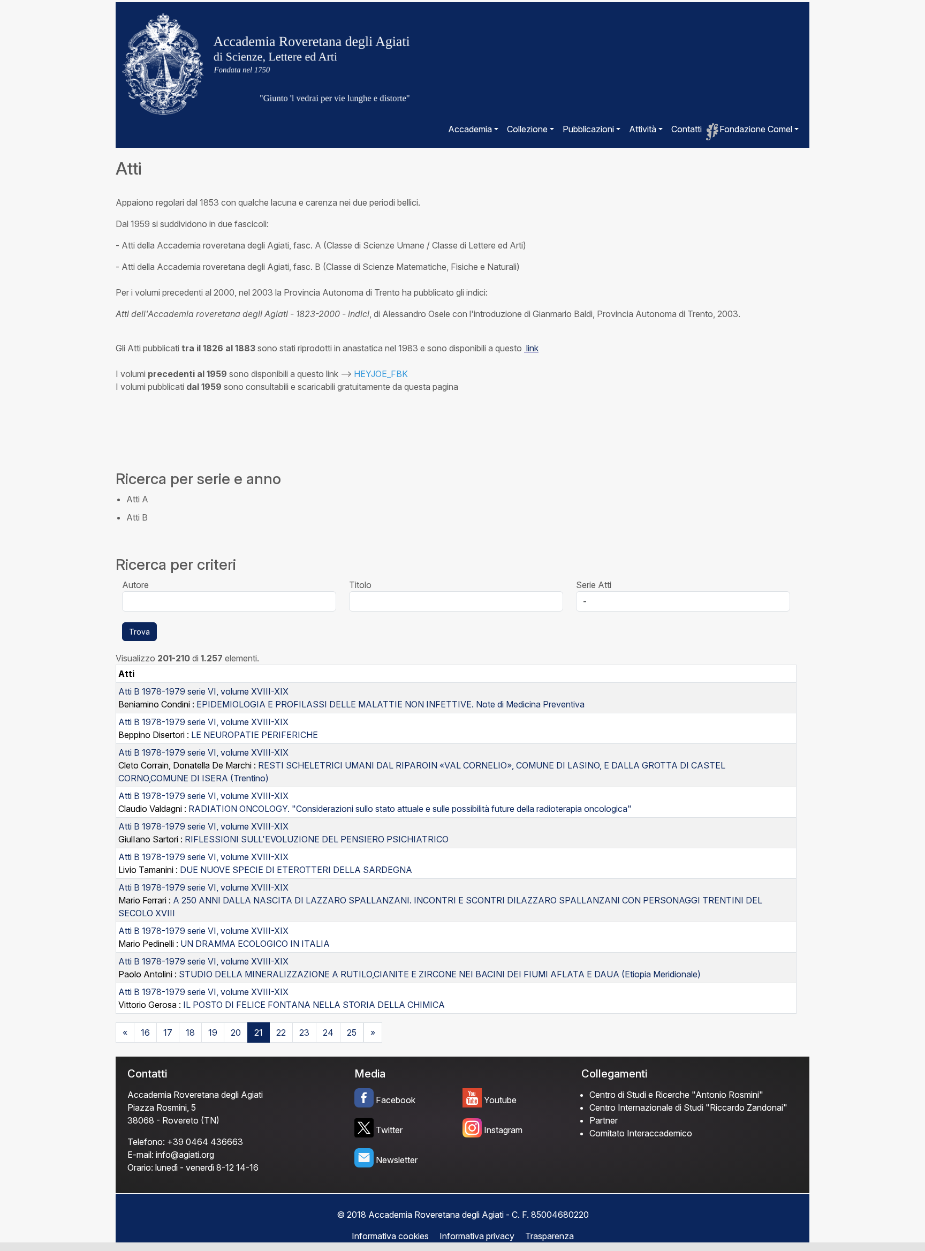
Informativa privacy (476, 1236)
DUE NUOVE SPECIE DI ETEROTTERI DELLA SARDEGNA (296, 869)
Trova (139, 631)
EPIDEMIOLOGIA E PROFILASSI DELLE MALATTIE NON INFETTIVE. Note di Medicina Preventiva (390, 704)
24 (328, 1032)
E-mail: (140, 1154)
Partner (603, 1120)
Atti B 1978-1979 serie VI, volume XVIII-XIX (203, 691)
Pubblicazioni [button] (588, 129)
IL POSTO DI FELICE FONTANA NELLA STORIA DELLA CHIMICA (314, 1004)
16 (145, 1032)
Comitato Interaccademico (640, 1133)
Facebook (395, 1100)
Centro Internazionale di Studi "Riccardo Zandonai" (688, 1107)
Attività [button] (642, 129)
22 (281, 1032)
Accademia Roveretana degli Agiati (195, 1094)
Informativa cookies (390, 1236)
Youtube (500, 1100)
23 (304, 1032)
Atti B (137, 517)
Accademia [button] (470, 129)
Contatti (686, 129)
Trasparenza (549, 1236)
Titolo (360, 584)
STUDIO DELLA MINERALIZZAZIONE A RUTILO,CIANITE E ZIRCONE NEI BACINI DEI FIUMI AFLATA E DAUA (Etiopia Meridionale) (440, 974)
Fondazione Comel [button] (755, 129)
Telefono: (146, 1141)
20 (236, 1032)
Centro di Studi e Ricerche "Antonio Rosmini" (676, 1094)
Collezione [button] (527, 129)
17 (167, 1032)
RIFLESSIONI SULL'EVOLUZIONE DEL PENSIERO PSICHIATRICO (317, 839)
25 (352, 1032)
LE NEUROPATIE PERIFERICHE (254, 734)
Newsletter (397, 1160)
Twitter (389, 1130)
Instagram (503, 1130)
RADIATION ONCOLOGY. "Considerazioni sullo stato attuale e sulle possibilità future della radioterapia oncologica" (410, 808)
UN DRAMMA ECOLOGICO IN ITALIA (255, 943)
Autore (135, 584)
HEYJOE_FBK (381, 373)
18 (190, 1032)
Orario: (140, 1167)
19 (212, 1032)
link (531, 348)
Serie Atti (593, 584)
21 (258, 1032)
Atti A (137, 499)
